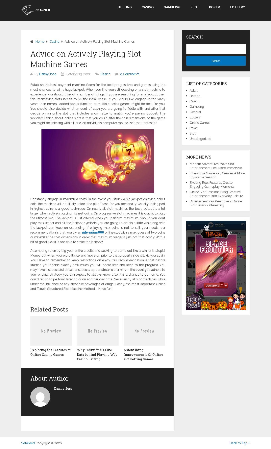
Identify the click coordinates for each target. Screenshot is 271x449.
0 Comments (129, 74)
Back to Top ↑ (240, 443)
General (195, 112)
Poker (214, 7)
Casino (148, 7)
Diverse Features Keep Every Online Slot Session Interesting (216, 203)
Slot (194, 7)
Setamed (28, 443)
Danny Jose (47, 74)
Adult (194, 90)
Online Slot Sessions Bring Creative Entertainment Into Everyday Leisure (216, 194)
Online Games (200, 123)
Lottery (237, 7)
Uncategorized (200, 139)
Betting (125, 7)
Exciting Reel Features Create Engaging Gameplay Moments (212, 184)
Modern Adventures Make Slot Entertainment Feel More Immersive (216, 166)
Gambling (172, 7)
